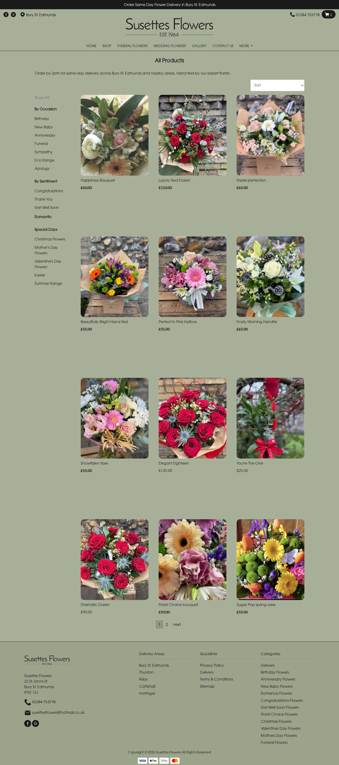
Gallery (199, 46)
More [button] (244, 46)
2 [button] (167, 624)
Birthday (42, 118)
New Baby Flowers (277, 686)
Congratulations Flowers (282, 700)
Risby (143, 679)
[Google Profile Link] (13, 14)
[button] (169, 655)
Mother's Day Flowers (46, 250)
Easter (40, 275)
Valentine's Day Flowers (48, 264)
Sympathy (44, 152)
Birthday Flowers (275, 672)
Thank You (44, 199)
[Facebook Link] (6, 14)
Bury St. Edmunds (154, 665)
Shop (106, 46)
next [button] (177, 624)
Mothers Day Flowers (279, 735)
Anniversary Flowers (278, 679)
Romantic (43, 216)
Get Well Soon (47, 207)
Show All (42, 97)
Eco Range (44, 160)
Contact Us (223, 46)
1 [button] (159, 624)
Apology (42, 168)
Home (91, 46)
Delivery (207, 672)
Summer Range (48, 283)
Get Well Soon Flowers (280, 707)
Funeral (41, 143)
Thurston (146, 672)
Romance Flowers (276, 693)
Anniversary (45, 135)
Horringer (147, 693)
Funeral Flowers (132, 46)
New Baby (44, 127)
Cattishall (147, 686)
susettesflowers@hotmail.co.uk (58, 712)
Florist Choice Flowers (279, 714)
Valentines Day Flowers (280, 728)
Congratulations (49, 191)
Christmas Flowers (50, 239)
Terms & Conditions (216, 679)
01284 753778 (308, 14)
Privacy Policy (212, 665)
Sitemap (207, 686)
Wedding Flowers (170, 46)
